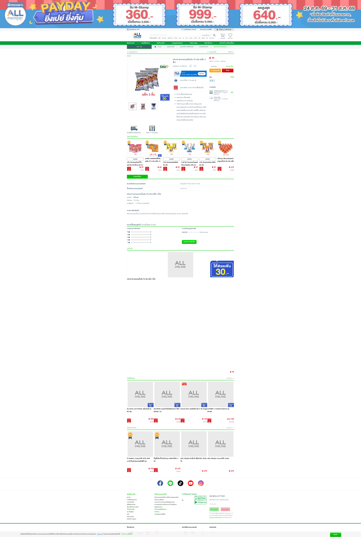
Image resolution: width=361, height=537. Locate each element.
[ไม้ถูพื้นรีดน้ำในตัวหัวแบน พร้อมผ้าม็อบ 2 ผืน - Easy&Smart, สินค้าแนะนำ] (167, 444)
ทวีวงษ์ (129, 56)
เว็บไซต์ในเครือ (130, 509)
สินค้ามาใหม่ (161, 43)
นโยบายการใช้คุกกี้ (159, 500)
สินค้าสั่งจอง (208, 43)
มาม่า (186, 38)
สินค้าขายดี (130, 43)
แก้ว (199, 38)
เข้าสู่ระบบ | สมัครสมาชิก (225, 30)
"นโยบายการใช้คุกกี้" (127, 534)
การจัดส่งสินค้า (130, 502)
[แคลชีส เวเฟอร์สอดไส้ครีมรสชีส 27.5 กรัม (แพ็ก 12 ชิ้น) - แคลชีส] (153, 148)
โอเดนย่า (164, 38)
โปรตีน (203, 38)
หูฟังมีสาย (170, 38)
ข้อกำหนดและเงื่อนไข (160, 494)
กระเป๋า (195, 38)
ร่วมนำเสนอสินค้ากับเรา (160, 509)
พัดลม (190, 38)
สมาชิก (128, 497)
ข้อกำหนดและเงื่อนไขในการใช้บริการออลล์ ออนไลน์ (166, 497)
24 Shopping (130, 512)
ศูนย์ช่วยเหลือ (131, 494)
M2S (128, 514)
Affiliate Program (131, 519)
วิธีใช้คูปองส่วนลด (131, 504)
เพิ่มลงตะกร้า (216, 70)
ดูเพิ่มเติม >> (230, 378)
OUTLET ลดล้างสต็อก (227, 43)
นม (183, 38)
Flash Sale (193, 43)
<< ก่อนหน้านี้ (211, 52)
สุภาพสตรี (225, 509)
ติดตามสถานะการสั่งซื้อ (206, 30)
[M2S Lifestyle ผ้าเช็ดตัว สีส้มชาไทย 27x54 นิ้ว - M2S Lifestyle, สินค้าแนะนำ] (193, 444)
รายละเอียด (137, 176)
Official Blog (130, 517)
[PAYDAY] (180, 14)
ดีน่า (207, 38)
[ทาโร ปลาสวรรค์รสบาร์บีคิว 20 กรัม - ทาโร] (207, 148)
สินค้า (138, 47)
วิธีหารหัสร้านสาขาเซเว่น (132, 507)
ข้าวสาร (176, 38)
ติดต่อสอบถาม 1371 (134, 30)
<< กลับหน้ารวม (132, 52)
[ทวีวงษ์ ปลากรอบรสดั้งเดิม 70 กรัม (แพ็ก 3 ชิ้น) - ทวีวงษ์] (180, 264)
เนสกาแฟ (212, 38)
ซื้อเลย (227, 70)
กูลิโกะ (159, 38)
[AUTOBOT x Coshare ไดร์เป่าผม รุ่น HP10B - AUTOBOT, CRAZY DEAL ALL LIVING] (220, 394)
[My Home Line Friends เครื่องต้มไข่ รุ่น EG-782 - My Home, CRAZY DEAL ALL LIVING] (140, 394)
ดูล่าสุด (130, 248)
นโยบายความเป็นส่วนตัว (215, 517)
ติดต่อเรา (156, 512)
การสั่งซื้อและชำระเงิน (132, 500)
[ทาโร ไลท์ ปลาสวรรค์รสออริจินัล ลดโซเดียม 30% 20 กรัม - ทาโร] (189, 148)
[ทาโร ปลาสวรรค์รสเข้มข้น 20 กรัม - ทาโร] (171, 148)
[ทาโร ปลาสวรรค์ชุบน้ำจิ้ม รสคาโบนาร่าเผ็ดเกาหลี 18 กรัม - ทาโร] (135, 148)
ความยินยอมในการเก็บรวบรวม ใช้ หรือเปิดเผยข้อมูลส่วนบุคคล (165, 506)
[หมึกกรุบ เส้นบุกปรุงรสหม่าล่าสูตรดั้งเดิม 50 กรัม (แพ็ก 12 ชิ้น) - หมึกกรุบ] (225, 148)
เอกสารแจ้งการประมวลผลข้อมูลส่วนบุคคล (164, 502)
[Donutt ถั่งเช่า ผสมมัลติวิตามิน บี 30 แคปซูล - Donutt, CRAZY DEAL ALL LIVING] (193, 394)
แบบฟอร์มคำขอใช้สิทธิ (159, 514)
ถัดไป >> (231, 52)
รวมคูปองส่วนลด (177, 43)
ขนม (180, 38)
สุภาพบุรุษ (214, 509)
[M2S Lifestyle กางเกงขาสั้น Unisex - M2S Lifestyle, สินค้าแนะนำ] (220, 444)
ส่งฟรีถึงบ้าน (145, 43)
